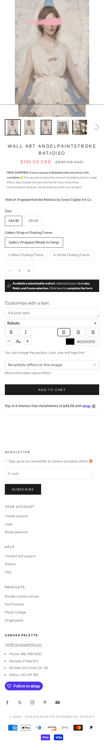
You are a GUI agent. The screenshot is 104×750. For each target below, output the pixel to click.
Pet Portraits (14, 604)
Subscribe (23, 489)
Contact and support (20, 556)
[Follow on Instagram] (32, 702)
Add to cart (52, 390)
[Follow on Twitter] (19, 702)
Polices (10, 564)
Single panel (14, 620)
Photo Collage (15, 612)
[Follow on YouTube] (57, 702)
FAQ (8, 572)
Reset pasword (16, 532)
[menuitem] (13, 127)
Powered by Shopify (75, 716)
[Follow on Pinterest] (45, 702)
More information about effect (28, 373)
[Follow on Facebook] (7, 702)
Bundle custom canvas (22, 596)
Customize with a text (27, 303)
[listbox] (52, 323)
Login (9, 524)
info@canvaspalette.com (23, 644)
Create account (16, 516)
